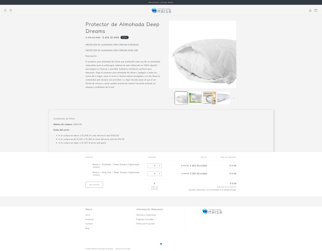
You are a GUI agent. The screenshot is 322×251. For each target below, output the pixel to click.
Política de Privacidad (145, 223)
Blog (87, 228)
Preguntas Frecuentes (145, 219)
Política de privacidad (123, 249)
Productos (90, 219)
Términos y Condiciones (146, 215)
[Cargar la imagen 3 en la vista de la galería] (209, 98)
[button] (5, 10)
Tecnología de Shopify (105, 249)
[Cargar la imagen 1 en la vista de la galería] (181, 98)
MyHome (95, 249)
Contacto (89, 223)
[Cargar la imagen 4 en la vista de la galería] (223, 98)
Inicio (88, 215)
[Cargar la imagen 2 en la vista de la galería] (195, 98)
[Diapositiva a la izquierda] (171, 98)
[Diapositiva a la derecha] (233, 98)
